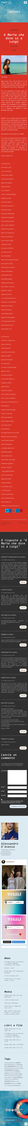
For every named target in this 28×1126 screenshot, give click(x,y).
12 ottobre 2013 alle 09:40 (8, 706)
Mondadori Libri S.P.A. (12, 1118)
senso (12, 1081)
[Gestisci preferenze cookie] (26, 1124)
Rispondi (23, 582)
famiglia (18, 1066)
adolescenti (7, 1062)
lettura (17, 1072)
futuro (13, 1068)
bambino (6, 1064)
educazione (11, 1066)
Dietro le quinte (22, 522)
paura (20, 1075)
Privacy (22, 1122)
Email (3, 791)
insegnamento (9, 1070)
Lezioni (14, 11)
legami (17, 1070)
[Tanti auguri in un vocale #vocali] (14, 902)
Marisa (3, 634)
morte (5, 1075)
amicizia (13, 1062)
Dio (21, 1064)
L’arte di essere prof (11, 975)
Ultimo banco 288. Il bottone (13, 1044)
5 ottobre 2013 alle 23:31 (8, 655)
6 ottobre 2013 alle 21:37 (8, 680)
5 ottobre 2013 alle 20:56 (8, 637)
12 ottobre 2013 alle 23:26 (8, 742)
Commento (4, 771)
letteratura (12, 1072)
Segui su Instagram (19, 942)
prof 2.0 (11, 1077)
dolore (6, 1066)
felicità (6, 1068)
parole (16, 1075)
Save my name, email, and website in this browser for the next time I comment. (12, 801)
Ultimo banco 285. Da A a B (13, 1047)
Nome (3, 787)
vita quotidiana (8, 1085)
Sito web (3, 795)
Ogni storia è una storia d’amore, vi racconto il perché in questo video (12, 1012)
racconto (6, 1079)
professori (19, 1077)
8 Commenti (14, 46)
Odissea (13, 1075)
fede (21, 1066)
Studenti (8, 1083)
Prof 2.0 (6, 2)
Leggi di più (6, 853)
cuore (15, 1064)
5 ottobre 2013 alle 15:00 (8, 618)
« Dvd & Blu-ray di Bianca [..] (6, 523)
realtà (10, 1079)
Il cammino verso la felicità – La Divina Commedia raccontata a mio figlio (13, 963)
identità (21, 1068)
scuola (7, 1081)
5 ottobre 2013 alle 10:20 (8, 560)
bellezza (11, 1064)
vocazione (17, 1085)
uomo (16, 1083)
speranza (17, 1081)
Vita (19, 1083)
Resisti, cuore (9, 968)
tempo (13, 1083)
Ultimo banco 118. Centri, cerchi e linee (12, 979)
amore (18, 1063)
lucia (3, 590)
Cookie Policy (15, 1122)
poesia (6, 1077)
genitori (17, 1068)
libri (6, 1074)
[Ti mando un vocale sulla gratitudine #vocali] (14, 927)
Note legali (18, 1120)
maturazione (12, 1074)
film (11, 1068)
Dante (18, 1064)
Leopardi (6, 1072)
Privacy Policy (7, 1122)
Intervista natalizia (11, 1003)
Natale (9, 1075)
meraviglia (19, 1074)
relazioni (15, 1079)
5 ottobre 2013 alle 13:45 (8, 593)
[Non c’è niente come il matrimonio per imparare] (14, 877)
